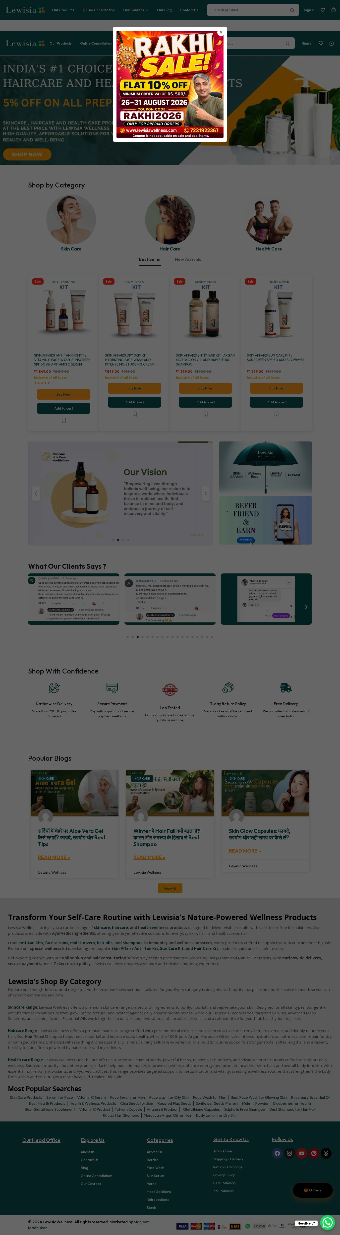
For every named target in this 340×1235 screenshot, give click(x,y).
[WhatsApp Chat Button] (327, 1222)
